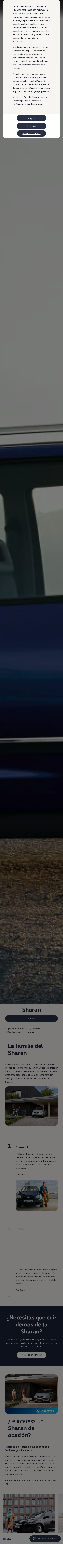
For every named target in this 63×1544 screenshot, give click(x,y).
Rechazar (31, 125)
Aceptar (31, 118)
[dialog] (31, 772)
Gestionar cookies (32, 133)
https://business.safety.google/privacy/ (31, 91)
